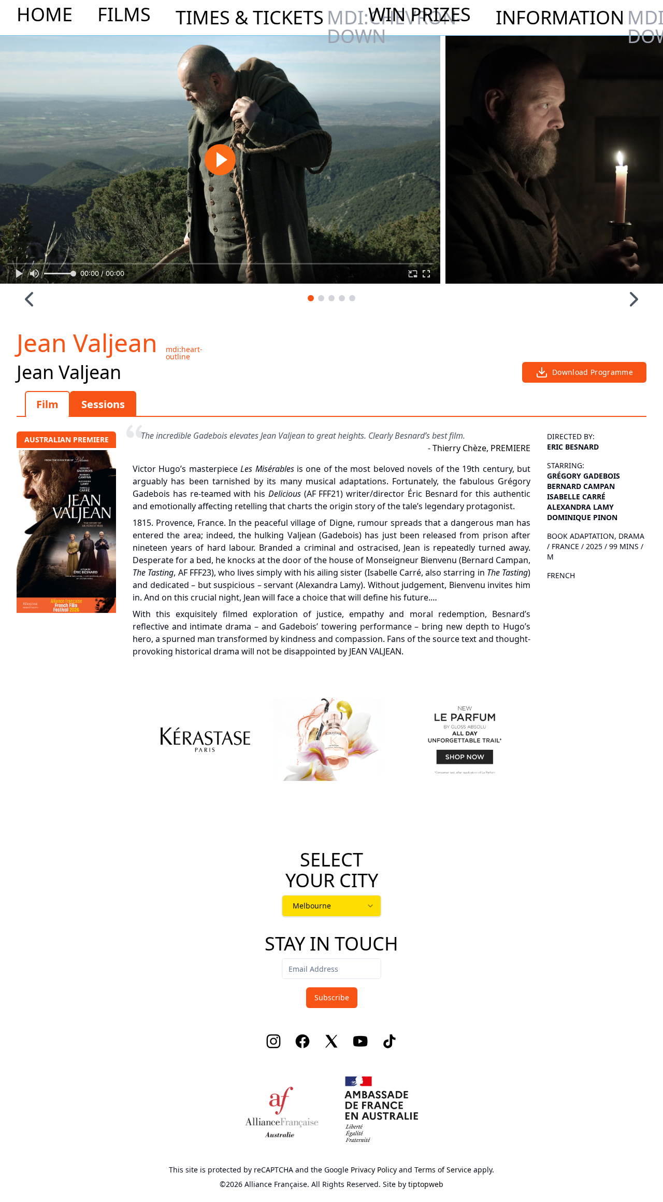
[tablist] (331, 404)
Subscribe (331, 997)
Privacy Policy (374, 1170)
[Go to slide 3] (331, 298)
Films (124, 14)
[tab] (47, 404)
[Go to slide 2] (321, 298)
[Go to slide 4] (342, 298)
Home (45, 14)
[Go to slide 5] (352, 298)
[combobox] (331, 906)
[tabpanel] (331, 539)
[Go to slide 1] (311, 298)
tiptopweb (425, 1184)
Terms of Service (442, 1170)
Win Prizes (419, 14)
